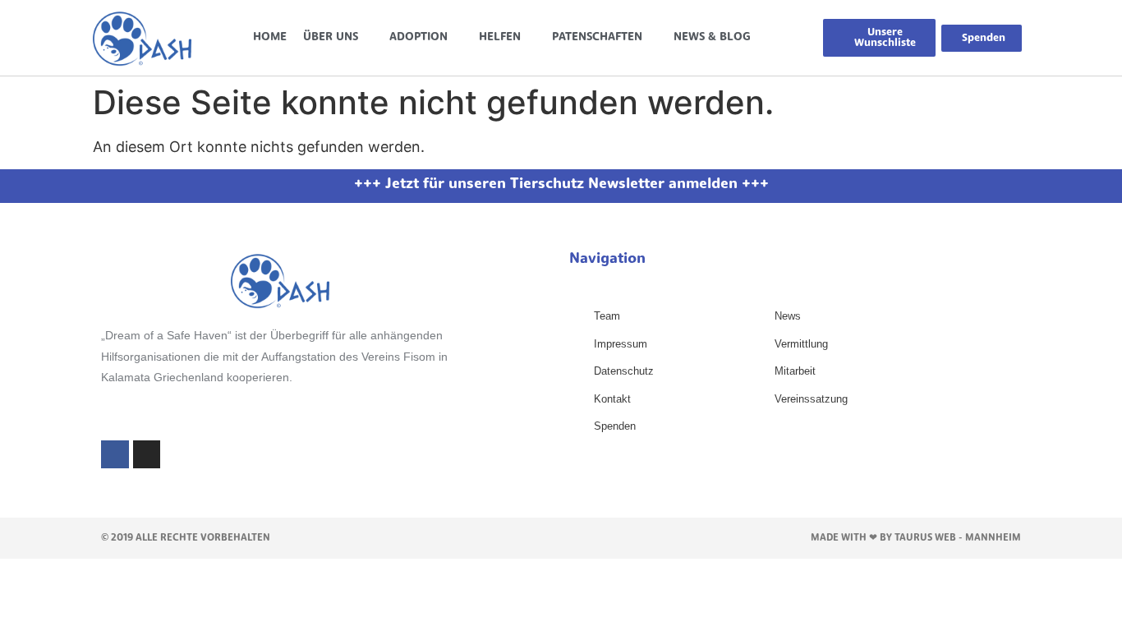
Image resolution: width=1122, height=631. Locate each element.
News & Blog (712, 37)
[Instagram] (147, 454)
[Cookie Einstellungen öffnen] (36, 609)
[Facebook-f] (115, 454)
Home (270, 37)
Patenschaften (597, 37)
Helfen (500, 37)
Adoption (418, 37)
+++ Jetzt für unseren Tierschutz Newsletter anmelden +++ (561, 184)
